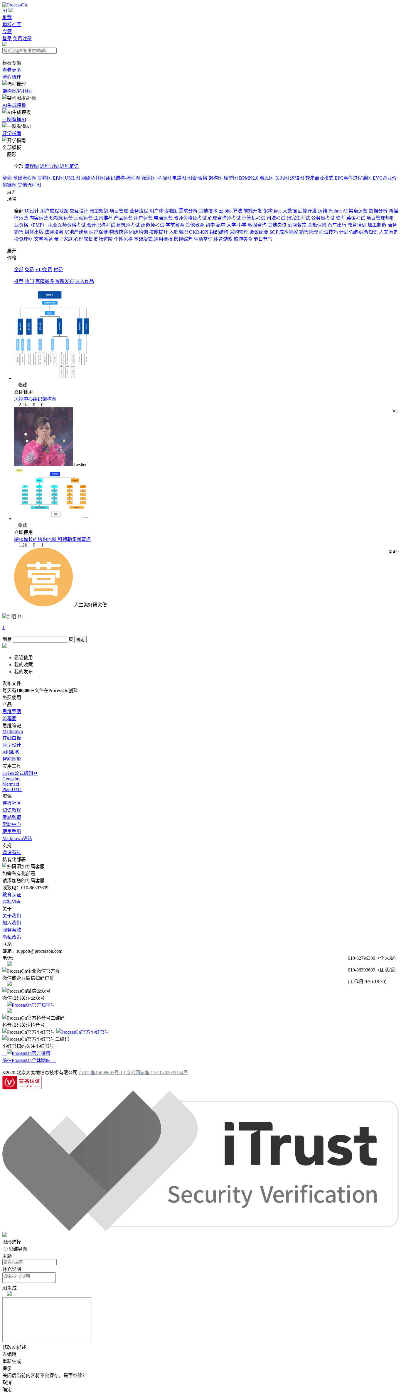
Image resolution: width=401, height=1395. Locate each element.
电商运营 (163, 217)
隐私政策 (11, 937)
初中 (210, 224)
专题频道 (11, 817)
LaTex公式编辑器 (20, 773)
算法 (237, 210)
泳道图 (148, 178)
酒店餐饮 (297, 224)
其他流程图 (29, 185)
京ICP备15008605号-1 (101, 1072)
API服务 (10, 752)
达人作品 (84, 281)
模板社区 (11, 24)
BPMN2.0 (248, 178)
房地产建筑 (76, 232)
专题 (7, 31)
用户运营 (143, 217)
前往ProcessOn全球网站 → (29, 1060)
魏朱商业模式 (319, 178)
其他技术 (208, 210)
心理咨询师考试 (224, 217)
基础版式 (143, 239)
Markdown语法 (17, 838)
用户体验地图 (163, 210)
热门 (29, 281)
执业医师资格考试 (67, 224)
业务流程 (138, 210)
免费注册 (22, 38)
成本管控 (288, 232)
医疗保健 (98, 232)
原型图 (231, 178)
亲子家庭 (63, 239)
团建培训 (138, 232)
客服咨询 (257, 224)
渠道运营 (358, 210)
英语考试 (355, 217)
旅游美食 (243, 239)
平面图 (164, 178)
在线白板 (11, 738)
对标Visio (11, 901)
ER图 (58, 178)
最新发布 (64, 281)
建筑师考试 (128, 224)
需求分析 (188, 210)
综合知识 (368, 232)
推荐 (7, 17)
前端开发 (252, 210)
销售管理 (308, 232)
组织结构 (219, 232)
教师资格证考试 (190, 217)
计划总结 (348, 232)
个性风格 (123, 239)
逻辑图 (297, 178)
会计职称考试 (101, 224)
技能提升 (158, 232)
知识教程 (11, 810)
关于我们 (11, 915)
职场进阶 (103, 239)
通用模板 (163, 239)
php (228, 210)
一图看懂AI (14, 119)
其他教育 (195, 224)
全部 (7, 178)
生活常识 (203, 239)
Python (335, 210)
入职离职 (178, 232)
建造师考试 (152, 224)
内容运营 (38, 217)
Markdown (12, 731)
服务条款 (11, 929)
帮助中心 (11, 824)
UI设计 (32, 210)
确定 (80, 639)
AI (4, 10)
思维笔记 (69, 166)
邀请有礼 (11, 852)
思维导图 (49, 166)
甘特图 (45, 178)
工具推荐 (103, 217)
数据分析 (378, 210)
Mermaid (10, 784)
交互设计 (79, 210)
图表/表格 (197, 178)
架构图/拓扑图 (17, 91)
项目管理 (118, 210)
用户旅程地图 (54, 210)
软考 (340, 217)
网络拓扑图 (93, 178)
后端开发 (307, 210)
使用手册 (11, 831)
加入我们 (11, 922)
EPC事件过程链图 (353, 178)
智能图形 (11, 759)
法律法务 (54, 232)
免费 (29, 269)
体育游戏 (223, 239)
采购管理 (239, 232)
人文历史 (388, 232)
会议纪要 (259, 232)
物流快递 (118, 232)
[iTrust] (200, 1229)
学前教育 (175, 224)
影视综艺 (183, 239)
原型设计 (11, 745)
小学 (242, 224)
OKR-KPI (198, 232)
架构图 (215, 178)
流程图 (32, 166)
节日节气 (263, 239)
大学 (231, 224)
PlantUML (12, 789)
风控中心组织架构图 (35, 399)
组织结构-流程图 (123, 178)
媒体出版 (34, 232)
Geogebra (11, 778)
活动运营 (83, 217)
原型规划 (99, 210)
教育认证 (11, 894)
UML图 (72, 178)
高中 (220, 224)
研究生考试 (298, 217)
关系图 (282, 178)
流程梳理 (11, 77)
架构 (268, 210)
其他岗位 (277, 224)
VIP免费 (43, 269)
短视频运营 (61, 217)
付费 (58, 269)
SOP (273, 232)
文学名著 (43, 239)
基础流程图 (24, 178)
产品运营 (123, 217)
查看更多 (11, 70)
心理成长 (83, 239)
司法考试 (276, 217)
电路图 (179, 178)
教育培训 (357, 224)
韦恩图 (267, 178)
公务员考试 (323, 217)
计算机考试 (253, 217)
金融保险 (317, 224)
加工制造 (377, 224)
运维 (322, 210)
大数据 (290, 210)
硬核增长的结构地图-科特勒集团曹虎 (52, 539)
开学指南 (11, 133)
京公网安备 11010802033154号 (157, 1072)
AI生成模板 (14, 105)
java (278, 210)
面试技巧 (328, 232)
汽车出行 (337, 224)
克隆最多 (44, 281)
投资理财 (23, 239)
